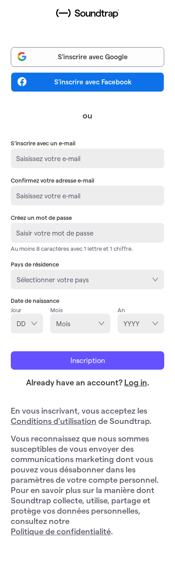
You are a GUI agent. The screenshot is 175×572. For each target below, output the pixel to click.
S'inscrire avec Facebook (92, 82)
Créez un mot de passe (41, 217)
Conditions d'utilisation (53, 420)
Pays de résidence (35, 264)
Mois (56, 309)
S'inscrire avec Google (93, 56)
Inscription (87, 360)
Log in (135, 382)
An (121, 309)
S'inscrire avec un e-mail (43, 143)
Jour (16, 309)
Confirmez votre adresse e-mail (52, 180)
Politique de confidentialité (61, 531)
